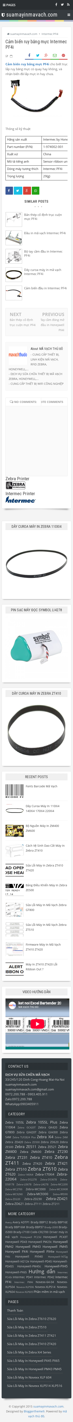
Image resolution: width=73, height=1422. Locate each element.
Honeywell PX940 (29, 1256)
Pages (10, 5)
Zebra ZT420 (32, 1163)
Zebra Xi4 (45, 1136)
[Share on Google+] (46, 56)
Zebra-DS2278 (28, 1179)
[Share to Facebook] (29, 56)
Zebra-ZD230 (33, 1199)
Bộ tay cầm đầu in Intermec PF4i (43, 253)
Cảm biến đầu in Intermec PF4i (45, 288)
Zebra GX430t (48, 1132)
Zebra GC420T (27, 1127)
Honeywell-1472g (58, 1256)
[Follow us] (62, 4)
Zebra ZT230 (56, 1151)
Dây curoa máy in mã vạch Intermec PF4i (42, 272)
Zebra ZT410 (41, 1157)
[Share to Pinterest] (63, 56)
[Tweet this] (18, 191)
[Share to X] (37, 56)
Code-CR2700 (39, 1232)
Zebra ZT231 (16, 1157)
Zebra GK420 (47, 1127)
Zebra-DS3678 (48, 1179)
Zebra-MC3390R (58, 1189)
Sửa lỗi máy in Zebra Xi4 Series (29, 1352)
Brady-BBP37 (35, 1227)
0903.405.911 (38, 1094)
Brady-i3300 (51, 1227)
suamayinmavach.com (21, 1084)
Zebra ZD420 (14, 1142)
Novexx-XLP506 (25, 1287)
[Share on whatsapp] (35, 191)
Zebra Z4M (61, 1137)
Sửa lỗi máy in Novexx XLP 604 (29, 1377)
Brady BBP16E (58, 1222)
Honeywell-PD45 (41, 1261)
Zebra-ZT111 (33, 1204)
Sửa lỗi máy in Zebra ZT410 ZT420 (31, 1344)
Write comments (50, 402)
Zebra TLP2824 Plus (24, 1137)
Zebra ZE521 (47, 1147)
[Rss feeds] (68, 4)
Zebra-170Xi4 (44, 1174)
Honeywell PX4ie (42, 1251)
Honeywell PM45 (55, 1247)
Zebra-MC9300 (37, 1194)
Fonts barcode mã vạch (41, 786)
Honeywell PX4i (16, 1251)
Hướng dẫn (42, 1271)
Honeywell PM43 (28, 1247)
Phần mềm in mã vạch (49, 1292)
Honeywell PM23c (40, 1242)
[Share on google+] (27, 191)
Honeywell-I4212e (17, 1261)
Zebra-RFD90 (60, 1194)
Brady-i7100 (21, 1232)
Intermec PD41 (23, 1277)
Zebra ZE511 (25, 1146)
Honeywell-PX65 (16, 1272)
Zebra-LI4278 (40, 1184)
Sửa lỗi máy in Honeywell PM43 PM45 (34, 1369)
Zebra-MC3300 (36, 1189)
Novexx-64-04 (45, 1282)
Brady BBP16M (15, 1227)
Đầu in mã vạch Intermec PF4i (45, 233)
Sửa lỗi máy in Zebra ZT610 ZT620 (31, 1319)
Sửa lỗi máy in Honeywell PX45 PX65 (33, 1361)
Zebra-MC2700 (13, 1189)
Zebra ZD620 (50, 1142)
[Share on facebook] (9, 191)
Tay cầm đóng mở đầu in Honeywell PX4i (52, 325)
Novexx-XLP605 (24, 1292)
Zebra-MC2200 (59, 1184)
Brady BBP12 (39, 1222)
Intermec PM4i (23, 1282)
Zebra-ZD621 (14, 1204)
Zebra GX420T (27, 1132)
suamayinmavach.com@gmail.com (29, 1089)
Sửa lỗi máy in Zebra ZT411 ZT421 (31, 1335)
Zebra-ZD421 (57, 1198)
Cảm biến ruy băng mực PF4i (27, 64)
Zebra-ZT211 (51, 1204)
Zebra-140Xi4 (25, 1174)
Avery (8, 1222)
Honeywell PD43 (16, 1242)
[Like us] (56, 4)
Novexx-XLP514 (45, 1287)
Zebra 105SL (14, 1122)
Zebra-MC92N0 (14, 1194)
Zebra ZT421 (56, 1163)
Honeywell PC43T (55, 1237)
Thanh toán (15, 1310)
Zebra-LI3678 (23, 1184)
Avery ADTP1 (21, 1222)
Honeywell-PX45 (56, 1266)
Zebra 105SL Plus (42, 1122)
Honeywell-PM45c (29, 1266)
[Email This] (54, 56)
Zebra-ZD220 (12, 1199)
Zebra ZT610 (42, 1168)
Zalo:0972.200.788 (18, 1099)
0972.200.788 (15, 1094)
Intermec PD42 (44, 1277)
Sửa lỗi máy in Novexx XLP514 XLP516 (34, 1386)
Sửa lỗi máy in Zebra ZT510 (26, 1327)
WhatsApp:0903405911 (22, 1104)
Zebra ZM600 (31, 1152)
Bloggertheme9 (34, 1411)
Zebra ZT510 (16, 1169)
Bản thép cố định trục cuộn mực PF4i (43, 217)
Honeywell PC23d (30, 1237)
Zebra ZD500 (32, 1142)
